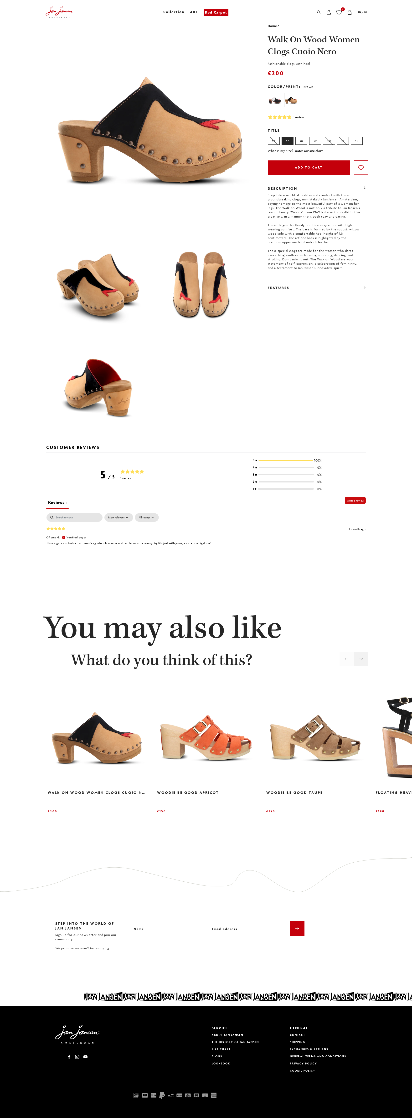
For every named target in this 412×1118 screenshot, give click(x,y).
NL (366, 12)
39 (315, 141)
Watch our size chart (308, 151)
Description (282, 188)
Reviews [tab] (57, 502)
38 (301, 141)
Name (138, 925)
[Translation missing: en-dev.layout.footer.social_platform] (69, 1057)
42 (356, 141)
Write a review (355, 500)
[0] (339, 12)
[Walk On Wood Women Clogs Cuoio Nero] (291, 100)
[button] (287, 460)
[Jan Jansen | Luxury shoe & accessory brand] (59, 12)
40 (329, 141)
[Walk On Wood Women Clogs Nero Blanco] (275, 100)
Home (272, 26)
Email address (223, 925)
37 (287, 141)
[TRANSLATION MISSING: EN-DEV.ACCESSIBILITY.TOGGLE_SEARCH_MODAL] (319, 12)
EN (359, 12)
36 (273, 141)
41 (342, 141)
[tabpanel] (206, 543)
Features (278, 287)
